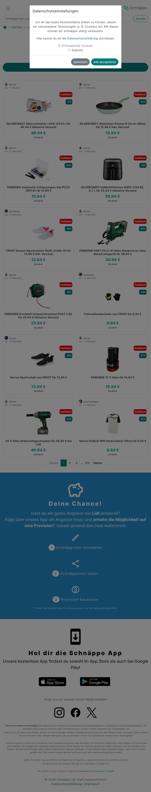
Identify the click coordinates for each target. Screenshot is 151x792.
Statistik (77, 50)
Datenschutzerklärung (82, 38)
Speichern (80, 62)
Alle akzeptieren (105, 62)
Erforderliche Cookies (77, 46)
